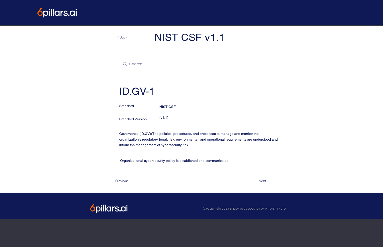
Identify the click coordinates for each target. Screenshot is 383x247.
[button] (131, 37)
